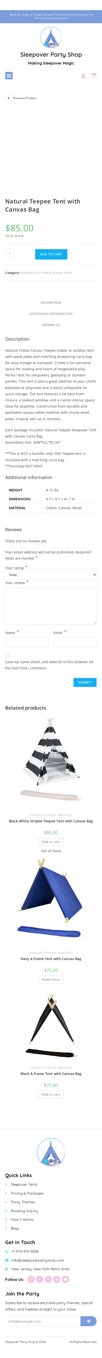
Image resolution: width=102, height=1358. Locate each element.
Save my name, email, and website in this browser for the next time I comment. (49, 664)
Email (59, 632)
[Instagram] (31, 1279)
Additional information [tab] (51, 314)
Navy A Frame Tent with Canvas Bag (51, 958)
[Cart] (94, 75)
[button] (9, 75)
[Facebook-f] (39, 1279)
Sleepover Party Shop (51, 54)
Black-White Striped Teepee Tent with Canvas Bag (51, 821)
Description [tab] (51, 303)
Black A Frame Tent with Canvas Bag (51, 1073)
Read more (51, 979)
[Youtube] (65, 1279)
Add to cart (51, 254)
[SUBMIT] (88, 1321)
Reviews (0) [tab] (51, 325)
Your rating (16, 568)
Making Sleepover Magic (51, 63)
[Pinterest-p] (48, 1279)
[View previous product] (8, 98)
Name (12, 632)
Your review (16, 582)
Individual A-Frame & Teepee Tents (46, 272)
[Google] (56, 1279)
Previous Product (25, 98)
